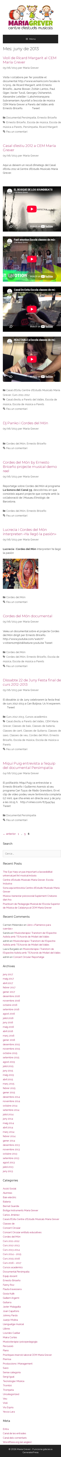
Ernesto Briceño (47, 117)
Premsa (7, 1359)
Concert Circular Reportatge (28, 957)
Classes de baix (21, 725)
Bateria (7, 1201)
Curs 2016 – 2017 (12, 1262)
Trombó (7, 1385)
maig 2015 (8, 1074)
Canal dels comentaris (15, 1437)
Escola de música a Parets (28, 404)
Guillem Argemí (11, 1297)
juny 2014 (8, 1118)
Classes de (9, 1223)
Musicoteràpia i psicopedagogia (20, 1341)
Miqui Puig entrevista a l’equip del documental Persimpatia (29, 765)
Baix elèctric (9, 1197)
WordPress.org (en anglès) (17, 1442)
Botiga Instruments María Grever (20, 1210)
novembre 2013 (11, 1149)
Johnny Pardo (10, 1315)
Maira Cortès (10, 1337)
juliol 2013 (8, 1166)
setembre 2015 (11, 1057)
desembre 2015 (11, 1044)
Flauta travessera (12, 1289)
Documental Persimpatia (21, 117)
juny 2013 (8, 1171)
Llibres (6, 1328)
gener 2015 (9, 1092)
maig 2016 (8, 1026)
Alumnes (7, 1192)
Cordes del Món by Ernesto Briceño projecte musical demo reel (30, 466)
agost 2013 (9, 1162)
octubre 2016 (10, 1004)
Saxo (6, 1367)
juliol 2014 (8, 1114)
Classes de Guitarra (35, 730)
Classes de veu (19, 735)
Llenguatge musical (13, 1324)
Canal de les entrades (14, 1433)
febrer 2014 (9, 1136)
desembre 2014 (11, 1096)
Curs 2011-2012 (21, 394)
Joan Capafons (11, 1311)
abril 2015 (8, 1079)
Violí (5, 1402)
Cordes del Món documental (27, 616)
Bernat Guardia (11, 1206)
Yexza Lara (9, 1411)
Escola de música (37, 122)
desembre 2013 (11, 1145)
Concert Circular (12, 1227)
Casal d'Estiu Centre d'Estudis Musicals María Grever (31, 1219)
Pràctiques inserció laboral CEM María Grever (27, 1354)
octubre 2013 (10, 1153)
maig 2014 (8, 1123)
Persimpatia (30, 126)
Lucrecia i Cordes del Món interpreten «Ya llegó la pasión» (29, 531)
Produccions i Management (17, 1363)
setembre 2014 (11, 1109)
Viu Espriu (8, 1407)
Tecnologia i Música (13, 1381)
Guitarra (7, 1302)
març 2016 (8, 1035)
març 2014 (8, 1131)
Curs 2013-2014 (11, 1249)
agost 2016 (9, 1013)
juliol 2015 (8, 1066)
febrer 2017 (9, 987)
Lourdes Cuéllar (11, 1332)
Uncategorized (11, 1394)
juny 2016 (8, 1022)
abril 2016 (8, 1031)
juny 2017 (8, 974)
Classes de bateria (43, 725)
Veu (5, 1398)
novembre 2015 (11, 1048)
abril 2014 (8, 1127)
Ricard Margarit (48, 126)
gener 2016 (9, 1039)
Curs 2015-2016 (11, 1258)
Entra (6, 1429)
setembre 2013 (11, 1158)
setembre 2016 (11, 1009)
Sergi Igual (8, 1376)
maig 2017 (8, 978)
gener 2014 (9, 1140)
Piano (6, 1350)
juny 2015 (8, 1070)
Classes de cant (12, 730)
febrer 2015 (9, 1088)
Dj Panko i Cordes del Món (25, 423)
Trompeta (8, 1389)
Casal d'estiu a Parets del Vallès (25, 399)
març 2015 (8, 1083)
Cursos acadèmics (36, 716)
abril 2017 (8, 983)
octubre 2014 (10, 1105)
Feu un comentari (16, 131)
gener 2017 (9, 991)
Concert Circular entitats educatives (22, 1232)
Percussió (8, 1346)
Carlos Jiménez (11, 1214)
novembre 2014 (11, 1101)
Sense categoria (12, 1372)
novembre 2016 (11, 1000)
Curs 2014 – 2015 (12, 1254)
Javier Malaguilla (12, 1306)
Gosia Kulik (9, 1293)
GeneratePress (30, 1452)
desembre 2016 (11, 996)
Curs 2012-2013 (15, 716)
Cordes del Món (15, 443)
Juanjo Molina (10, 1319)
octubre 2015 (10, 1053)
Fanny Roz (8, 1284)
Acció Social (9, 1188)
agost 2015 (9, 1061)
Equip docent (10, 1276)
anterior (9, 833)
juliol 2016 (8, 1018)
